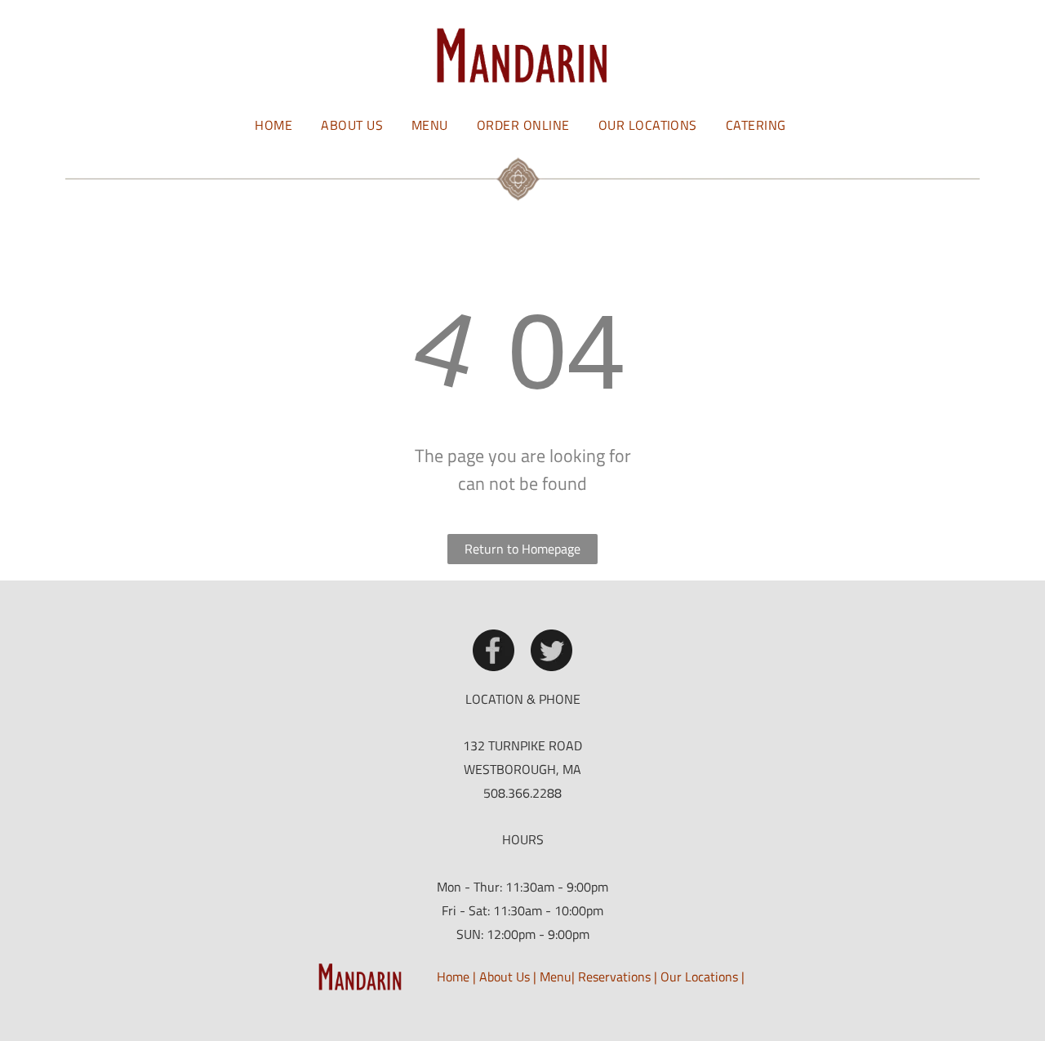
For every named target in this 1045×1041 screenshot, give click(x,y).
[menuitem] (275, 124)
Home (453, 976)
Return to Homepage (522, 548)
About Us (504, 976)
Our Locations (699, 976)
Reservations (614, 976)
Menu (555, 976)
